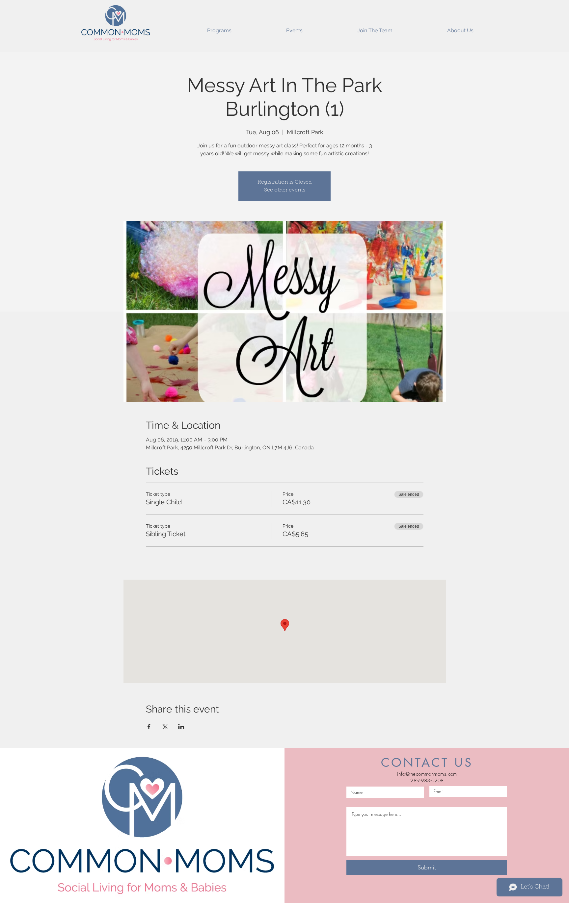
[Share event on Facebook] (149, 726)
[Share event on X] (165, 726)
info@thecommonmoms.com (427, 774)
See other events (284, 190)
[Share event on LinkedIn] (181, 726)
